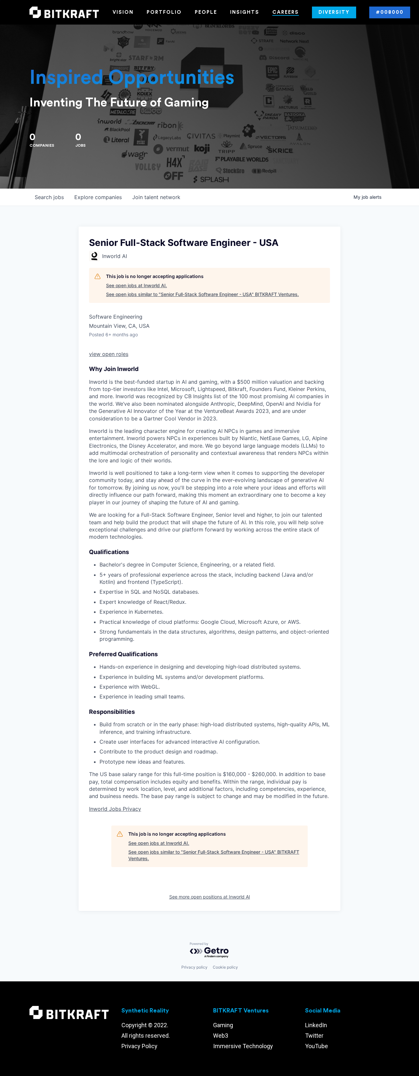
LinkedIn (316, 1025)
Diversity (334, 12)
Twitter (314, 1035)
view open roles (108, 354)
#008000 (390, 12)
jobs (49, 197)
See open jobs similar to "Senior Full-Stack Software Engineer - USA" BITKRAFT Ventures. (202, 294)
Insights (244, 12)
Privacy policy (194, 967)
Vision (123, 12)
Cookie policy (225, 967)
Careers (285, 12)
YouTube (316, 1046)
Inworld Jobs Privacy (115, 809)
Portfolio (164, 12)
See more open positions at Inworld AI (209, 897)
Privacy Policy (139, 1046)
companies (98, 197)
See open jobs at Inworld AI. (136, 285)
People (206, 12)
